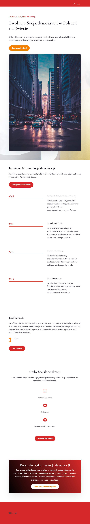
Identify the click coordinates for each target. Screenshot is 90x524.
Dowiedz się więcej (19, 48)
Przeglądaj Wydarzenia (21, 185)
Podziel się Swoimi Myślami (45, 487)
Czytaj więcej (17, 348)
